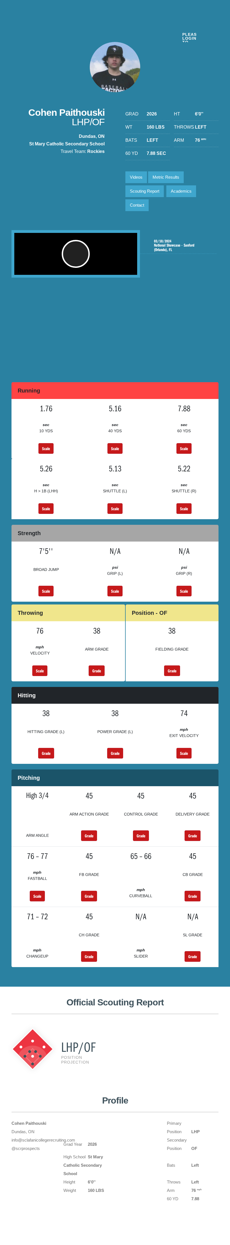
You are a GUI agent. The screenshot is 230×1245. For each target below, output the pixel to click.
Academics (181, 191)
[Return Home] (45, 25)
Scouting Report (144, 191)
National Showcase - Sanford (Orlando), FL (174, 245)
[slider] (66, 268)
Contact (137, 205)
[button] (76, 254)
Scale (46, 448)
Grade (96, 671)
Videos (136, 177)
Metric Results (166, 177)
